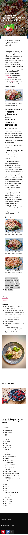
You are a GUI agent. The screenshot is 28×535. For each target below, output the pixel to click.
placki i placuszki (10, 468)
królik (6, 453)
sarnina (7, 486)
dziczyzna (8, 445)
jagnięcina (8, 447)
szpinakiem (8, 77)
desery (7, 439)
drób (6, 443)
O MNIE (3, 525)
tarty (6, 490)
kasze (6, 451)
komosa (16, 280)
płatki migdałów (9, 285)
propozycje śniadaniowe (12, 473)
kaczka (7, 449)
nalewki (7, 458)
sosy (6, 488)
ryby (6, 482)
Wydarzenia (8, 499)
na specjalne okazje (10, 456)
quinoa (17, 285)
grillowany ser (9, 280)
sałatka (7, 287)
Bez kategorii (8, 430)
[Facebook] (8, 532)
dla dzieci (7, 441)
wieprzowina (8, 496)
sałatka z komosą (15, 287)
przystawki (8, 477)
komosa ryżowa (9, 282)
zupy (6, 505)
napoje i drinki (9, 460)
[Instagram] (12, 532)
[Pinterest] (3, 532)
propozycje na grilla (10, 471)
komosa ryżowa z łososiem (12, 283)
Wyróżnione (8, 501)
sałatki (6, 484)
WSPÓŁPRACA (11, 525)
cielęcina (7, 436)
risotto (7, 481)
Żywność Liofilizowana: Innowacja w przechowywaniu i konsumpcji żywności (13, 420)
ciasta (6, 434)
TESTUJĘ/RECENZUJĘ (11, 492)
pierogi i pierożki (10, 464)
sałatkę (13, 81)
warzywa (7, 494)
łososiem (7, 75)
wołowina (7, 497)
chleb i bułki (8, 432)
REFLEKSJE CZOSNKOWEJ (12, 479)
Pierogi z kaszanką (8, 383)
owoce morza (9, 462)
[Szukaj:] (13, 296)
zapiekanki (8, 503)
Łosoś (18, 284)
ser (6, 289)
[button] (17, 27)
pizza (6, 466)
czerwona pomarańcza (11, 278)
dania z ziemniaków (10, 438)
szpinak (10, 289)
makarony (7, 454)
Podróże (7, 469)
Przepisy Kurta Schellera (12, 475)
